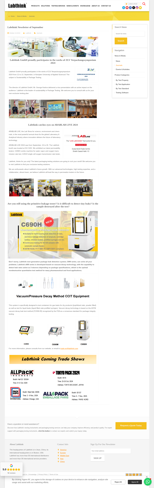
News (118, 61)
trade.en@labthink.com (69, 348)
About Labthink (16, 444)
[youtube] (127, 7)
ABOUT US (96, 6)
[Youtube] (133, 474)
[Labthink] (17, 7)
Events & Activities (123, 69)
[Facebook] (140, 474)
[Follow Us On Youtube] (133, 474)
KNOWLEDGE (85, 6)
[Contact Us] (127, 474)
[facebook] (130, 7)
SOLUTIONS (45, 6)
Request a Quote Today (131, 426)
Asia (61, 459)
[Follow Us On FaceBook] (140, 474)
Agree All (135, 482)
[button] (148, 482)
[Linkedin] (130, 474)
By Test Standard (122, 88)
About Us (24, 474)
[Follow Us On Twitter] (137, 474)
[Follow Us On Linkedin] (130, 474)
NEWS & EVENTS (73, 6)
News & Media (120, 56)
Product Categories (122, 75)
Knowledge (33, 474)
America (63, 450)
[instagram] (137, 7)
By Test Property (122, 80)
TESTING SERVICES (58, 6)
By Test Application (123, 84)
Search (121, 41)
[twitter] (133, 7)
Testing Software (122, 93)
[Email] (140, 7)
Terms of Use (54, 474)
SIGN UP (98, 458)
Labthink (28, 33)
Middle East (64, 456)
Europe (63, 453)
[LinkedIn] (123, 7)
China (62, 461)
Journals (39, 33)
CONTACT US (106, 6)
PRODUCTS (35, 6)
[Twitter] (137, 474)
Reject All (118, 482)
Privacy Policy (43, 474)
